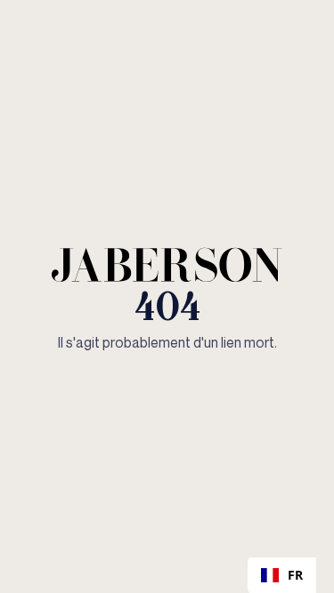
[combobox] (282, 575)
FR (295, 574)
